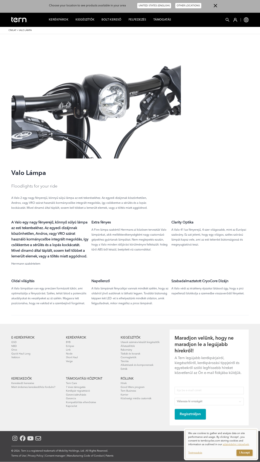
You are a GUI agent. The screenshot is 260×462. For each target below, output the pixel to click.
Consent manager (55, 456)
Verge (69, 361)
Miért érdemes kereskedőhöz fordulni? (33, 387)
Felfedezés (137, 19)
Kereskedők (21, 378)
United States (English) (154, 5)
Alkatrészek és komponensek (137, 365)
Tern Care (71, 383)
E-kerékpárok (22, 337)
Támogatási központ (84, 378)
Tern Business (128, 391)
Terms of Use (18, 456)
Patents (109, 456)
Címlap (12, 30)
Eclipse (70, 346)
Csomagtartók (128, 357)
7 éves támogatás (75, 387)
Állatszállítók (128, 346)
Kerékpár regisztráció (78, 391)
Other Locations (188, 5)
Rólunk (127, 378)
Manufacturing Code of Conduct (85, 456)
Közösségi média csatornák (136, 398)
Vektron (15, 357)
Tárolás (125, 361)
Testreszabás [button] (195, 453)
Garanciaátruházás (76, 395)
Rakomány (126, 350)
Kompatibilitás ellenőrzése (81, 402)
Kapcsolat (71, 406)
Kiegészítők (85, 19)
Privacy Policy (35, 456)
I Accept (244, 452)
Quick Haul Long (20, 354)
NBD (14, 346)
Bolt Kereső (111, 19)
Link (68, 350)
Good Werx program (133, 387)
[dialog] (221, 444)
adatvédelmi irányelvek (236, 444)
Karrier (124, 395)
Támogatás (162, 19)
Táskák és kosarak (130, 354)
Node (69, 354)
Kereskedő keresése (22, 383)
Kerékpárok (58, 19)
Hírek (124, 383)
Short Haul (72, 357)
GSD (14, 342)
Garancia (71, 398)
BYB (68, 342)
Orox (14, 350)
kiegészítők (130, 337)
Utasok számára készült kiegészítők (140, 342)
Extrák (124, 369)
